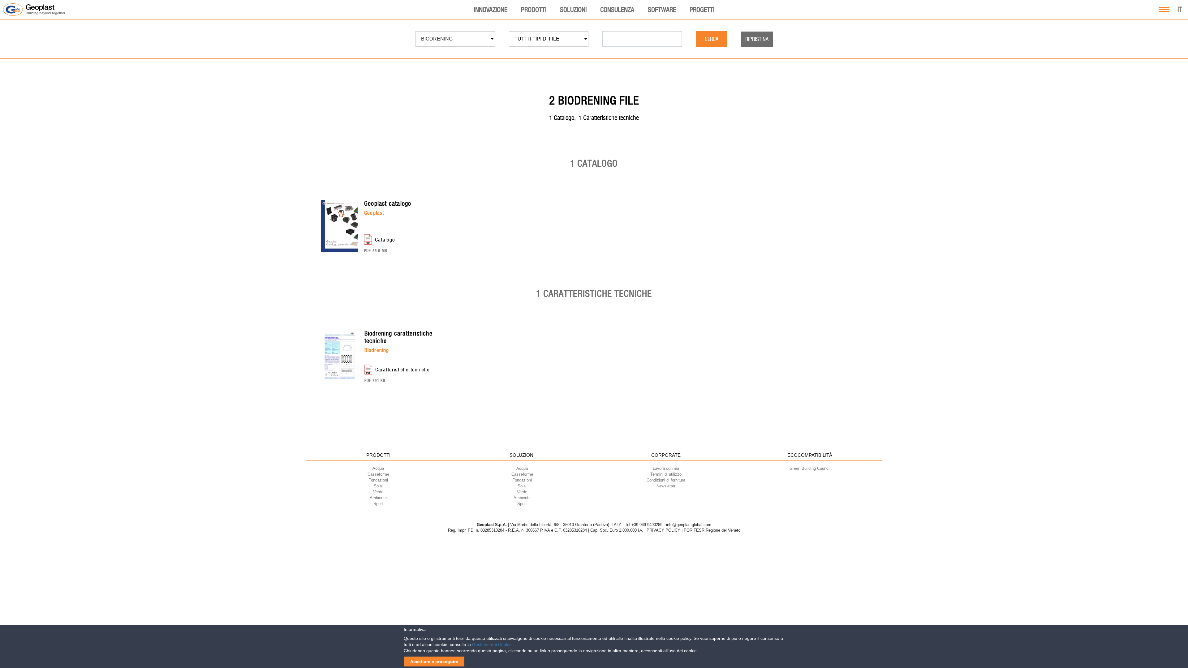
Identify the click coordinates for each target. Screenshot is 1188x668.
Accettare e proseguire (434, 661)
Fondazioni (378, 480)
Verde (378, 492)
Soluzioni (573, 10)
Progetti (702, 10)
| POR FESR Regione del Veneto (711, 530)
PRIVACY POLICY (663, 530)
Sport (378, 503)
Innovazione (490, 10)
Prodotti (533, 10)
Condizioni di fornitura (666, 480)
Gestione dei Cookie (492, 644)
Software (662, 10)
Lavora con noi (666, 468)
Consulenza (617, 10)
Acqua (378, 468)
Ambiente (378, 497)
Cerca (711, 39)
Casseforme (378, 474)
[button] (455, 39)
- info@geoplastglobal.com (687, 524)
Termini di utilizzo (666, 474)
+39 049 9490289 (646, 524)
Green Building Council (810, 468)
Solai (378, 486)
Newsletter (665, 486)
